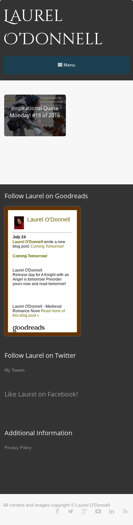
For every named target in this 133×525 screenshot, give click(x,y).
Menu (68, 64)
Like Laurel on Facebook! (41, 394)
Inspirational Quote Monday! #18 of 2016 (35, 112)
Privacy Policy (18, 447)
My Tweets (15, 370)
